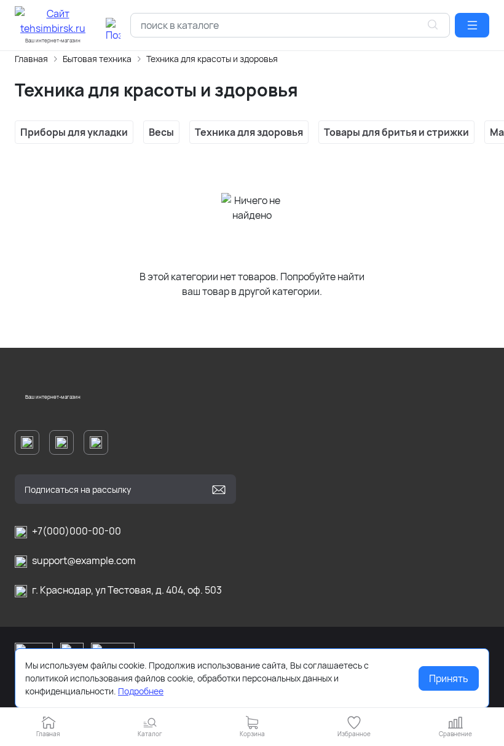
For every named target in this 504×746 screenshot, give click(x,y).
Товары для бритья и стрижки (396, 132)
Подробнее (140, 691)
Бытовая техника (97, 59)
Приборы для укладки (74, 132)
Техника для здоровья (249, 132)
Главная (31, 59)
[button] (472, 25)
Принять (448, 678)
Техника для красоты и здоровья (212, 59)
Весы (161, 132)
